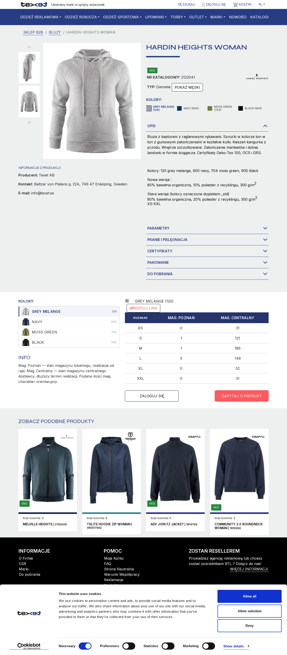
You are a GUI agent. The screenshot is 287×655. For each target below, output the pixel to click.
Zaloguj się (215, 4)
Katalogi (259, 17)
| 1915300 (239, 526)
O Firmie (26, 558)
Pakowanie (158, 262)
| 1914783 (174, 524)
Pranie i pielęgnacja (167, 239)
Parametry (158, 228)
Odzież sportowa (121, 17)
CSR (22, 563)
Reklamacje (113, 580)
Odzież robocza (81, 17)
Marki (216, 17)
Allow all (249, 596)
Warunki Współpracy (122, 574)
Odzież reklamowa (39, 17)
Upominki (154, 17)
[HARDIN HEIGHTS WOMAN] (29, 67)
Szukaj (188, 4)
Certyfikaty (159, 251)
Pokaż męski (187, 87)
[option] (69, 311)
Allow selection (250, 611)
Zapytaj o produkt (242, 396)
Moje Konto (114, 558)
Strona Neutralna (119, 569)
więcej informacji (249, 569)
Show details (233, 646)
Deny (250, 625)
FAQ (107, 563)
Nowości (238, 17)
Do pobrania (160, 274)
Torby (176, 17)
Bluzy (55, 32)
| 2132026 (45, 524)
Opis (151, 126)
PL (260, 4)
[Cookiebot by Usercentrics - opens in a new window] (29, 646)
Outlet (196, 17)
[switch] (128, 646)
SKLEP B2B (33, 32)
